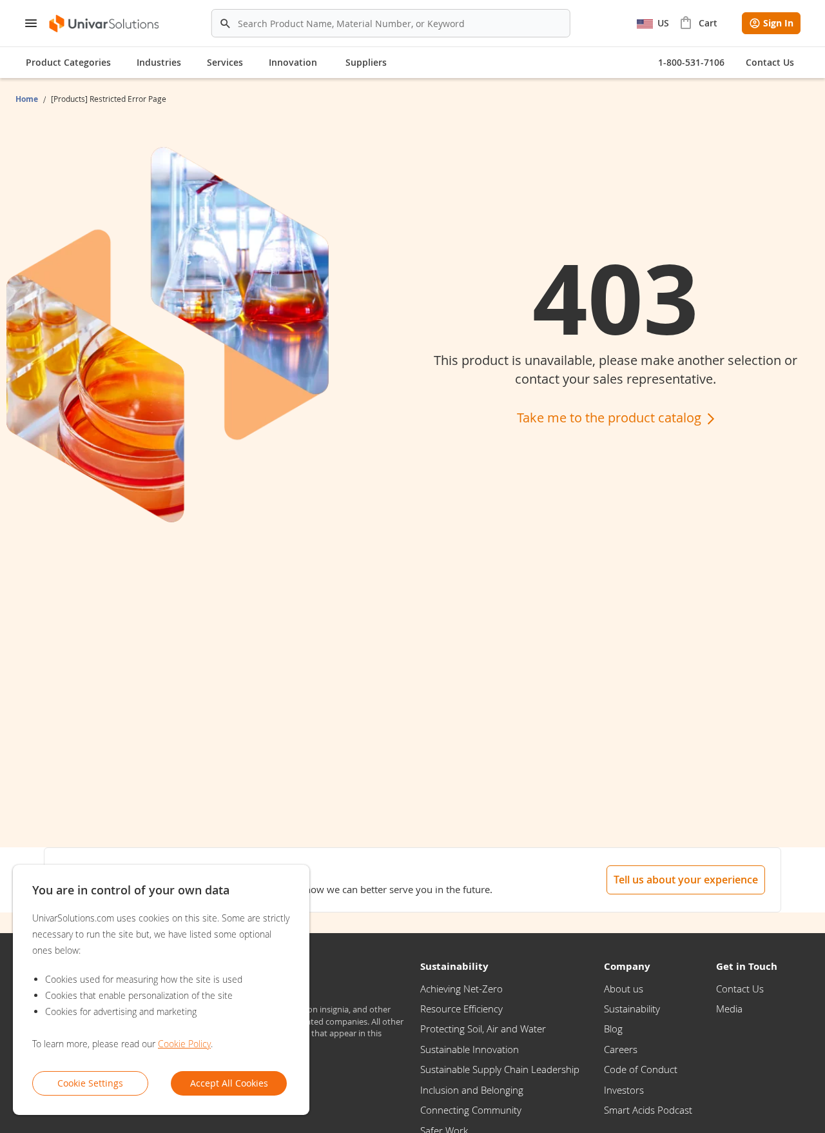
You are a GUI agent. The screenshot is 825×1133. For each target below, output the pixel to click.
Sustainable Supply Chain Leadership (499, 1069)
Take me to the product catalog (610, 417)
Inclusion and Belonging (471, 1089)
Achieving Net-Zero (461, 988)
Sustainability (632, 1008)
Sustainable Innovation (469, 1049)
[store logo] (104, 23)
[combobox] (390, 23)
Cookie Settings (90, 1083)
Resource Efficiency (461, 1008)
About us (623, 988)
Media (729, 1008)
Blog (613, 1028)
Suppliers (366, 62)
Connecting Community (470, 1109)
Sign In (778, 23)
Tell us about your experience (686, 879)
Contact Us (740, 988)
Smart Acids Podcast (648, 1109)
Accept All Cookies (229, 1083)
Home (27, 99)
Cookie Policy (184, 1044)
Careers (620, 1049)
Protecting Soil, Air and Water (483, 1028)
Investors (624, 1089)
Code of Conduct (640, 1069)
